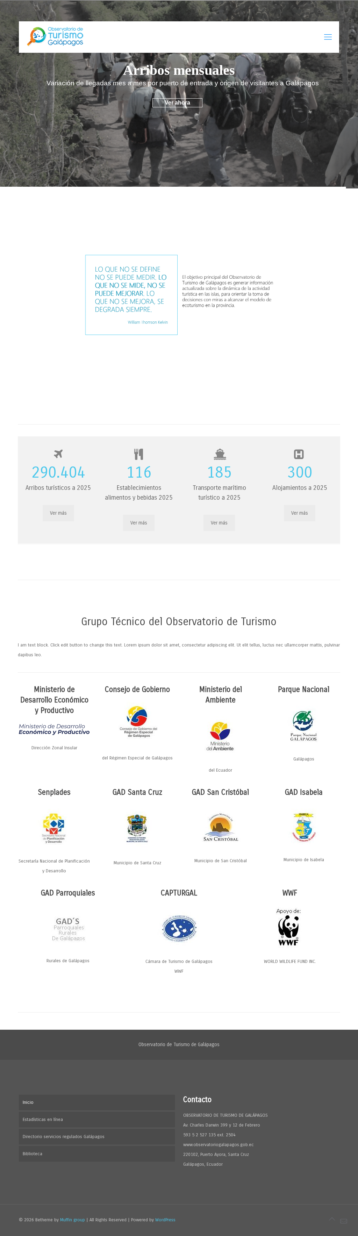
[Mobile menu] (328, 37)
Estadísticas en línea (43, 1119)
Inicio (28, 1102)
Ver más (58, 513)
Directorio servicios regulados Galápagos (64, 1136)
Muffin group (72, 1220)
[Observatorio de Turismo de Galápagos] (56, 37)
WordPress (165, 1220)
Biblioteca (32, 1154)
